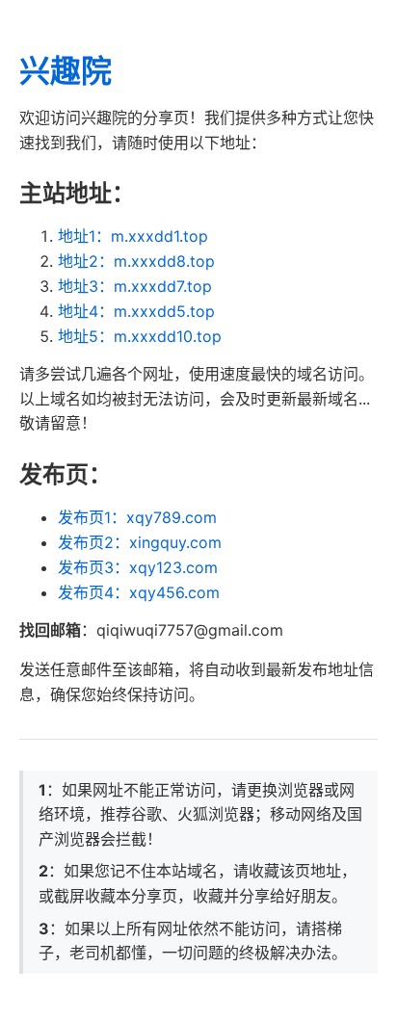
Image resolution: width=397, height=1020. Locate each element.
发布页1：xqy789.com (137, 517)
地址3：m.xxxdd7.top (135, 286)
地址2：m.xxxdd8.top (136, 261)
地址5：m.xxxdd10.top (140, 336)
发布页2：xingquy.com (140, 542)
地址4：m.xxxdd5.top (136, 311)
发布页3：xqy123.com (138, 567)
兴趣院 (65, 71)
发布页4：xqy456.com (139, 592)
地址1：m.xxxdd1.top (133, 236)
